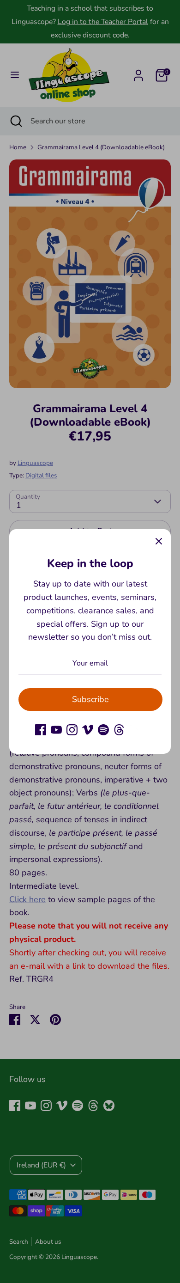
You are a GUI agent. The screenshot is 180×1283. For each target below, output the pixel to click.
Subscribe (90, 699)
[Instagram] (72, 729)
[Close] (159, 541)
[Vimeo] (87, 729)
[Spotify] (103, 729)
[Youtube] (56, 729)
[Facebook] (40, 729)
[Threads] (119, 729)
